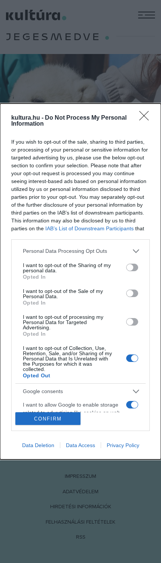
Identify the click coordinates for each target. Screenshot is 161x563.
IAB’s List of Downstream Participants (89, 228)
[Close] (146, 118)
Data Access (80, 445)
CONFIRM (48, 419)
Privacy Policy (123, 445)
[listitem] (80, 251)
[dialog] (80, 281)
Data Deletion (38, 445)
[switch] (132, 267)
